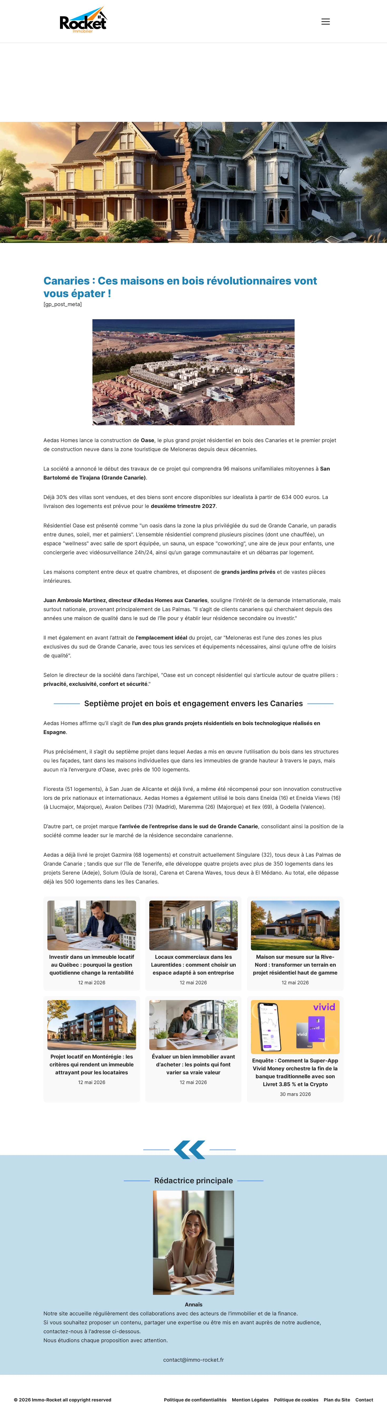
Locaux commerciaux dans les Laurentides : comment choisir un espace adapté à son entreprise (193, 965)
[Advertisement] (193, 82)
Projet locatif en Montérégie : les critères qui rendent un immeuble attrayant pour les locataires (91, 1064)
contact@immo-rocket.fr (193, 1360)
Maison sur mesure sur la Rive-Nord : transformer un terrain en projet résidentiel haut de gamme (295, 965)
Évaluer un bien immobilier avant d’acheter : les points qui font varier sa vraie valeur (193, 1064)
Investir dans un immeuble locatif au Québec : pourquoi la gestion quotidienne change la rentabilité (91, 965)
